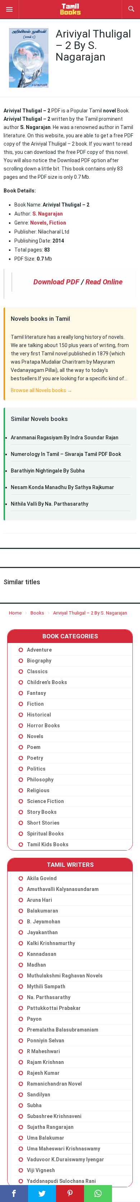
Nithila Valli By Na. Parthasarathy (49, 504)
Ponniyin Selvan (45, 1040)
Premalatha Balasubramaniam (62, 1030)
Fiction (57, 223)
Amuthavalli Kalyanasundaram (63, 889)
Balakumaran (42, 911)
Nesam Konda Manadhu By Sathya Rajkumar (62, 487)
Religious (38, 790)
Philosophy (40, 779)
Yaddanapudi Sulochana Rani (61, 1181)
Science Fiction (45, 801)
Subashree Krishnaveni (54, 1116)
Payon (34, 1019)
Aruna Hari (39, 900)
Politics (36, 769)
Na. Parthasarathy (48, 997)
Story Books (42, 812)
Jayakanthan (42, 932)
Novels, (39, 223)
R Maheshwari (43, 1051)
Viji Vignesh (41, 1170)
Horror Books (43, 725)
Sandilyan (38, 1094)
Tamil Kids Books (48, 844)
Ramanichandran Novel (54, 1084)
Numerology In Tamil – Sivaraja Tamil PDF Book (66, 454)
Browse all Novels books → (41, 390)
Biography (39, 661)
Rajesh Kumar (43, 1073)
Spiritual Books (45, 834)
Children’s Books (47, 682)
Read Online (103, 282)
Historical (39, 715)
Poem (34, 747)
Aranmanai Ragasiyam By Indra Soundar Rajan (64, 437)
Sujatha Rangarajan (50, 1127)
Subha (34, 1105)
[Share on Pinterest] (70, 1193)
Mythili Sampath (46, 986)
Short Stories (43, 823)
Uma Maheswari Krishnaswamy (63, 1149)
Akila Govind (42, 878)
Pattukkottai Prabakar (54, 1008)
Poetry (35, 758)
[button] (9, 9)
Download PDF (56, 282)
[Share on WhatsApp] (98, 1193)
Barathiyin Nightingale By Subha (48, 471)
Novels (35, 736)
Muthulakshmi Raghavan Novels (65, 976)
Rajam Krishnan (45, 1062)
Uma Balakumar (45, 1138)
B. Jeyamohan (43, 921)
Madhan (36, 965)
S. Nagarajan (47, 214)
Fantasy (36, 693)
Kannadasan (41, 954)
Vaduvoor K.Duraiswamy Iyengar (65, 1159)
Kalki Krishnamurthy (51, 943)
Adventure (39, 650)
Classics (37, 671)
